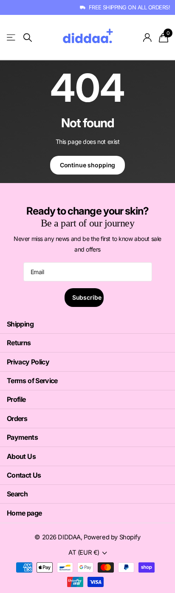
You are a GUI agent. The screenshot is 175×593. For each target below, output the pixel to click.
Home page (24, 513)
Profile (16, 399)
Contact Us (24, 475)
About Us (21, 456)
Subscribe (87, 297)
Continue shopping (88, 165)
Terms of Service (32, 380)
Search (17, 494)
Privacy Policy (28, 362)
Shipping (20, 324)
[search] (27, 37)
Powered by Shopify (112, 537)
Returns (19, 342)
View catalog (12, 37)
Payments (22, 437)
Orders (17, 418)
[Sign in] (147, 37)
